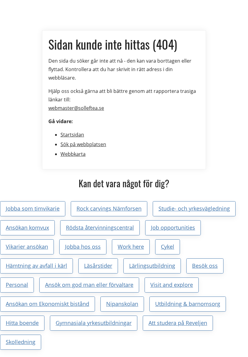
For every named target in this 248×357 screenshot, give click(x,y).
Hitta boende (22, 322)
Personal (17, 284)
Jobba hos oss (83, 246)
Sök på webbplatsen (83, 144)
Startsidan (72, 134)
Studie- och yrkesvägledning (194, 208)
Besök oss (205, 265)
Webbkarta (73, 154)
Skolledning (20, 342)
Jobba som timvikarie (33, 208)
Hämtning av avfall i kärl (36, 265)
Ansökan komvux (27, 227)
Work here (131, 246)
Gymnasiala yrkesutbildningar (94, 322)
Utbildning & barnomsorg (187, 303)
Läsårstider (98, 265)
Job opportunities (173, 227)
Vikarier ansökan (27, 246)
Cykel (167, 246)
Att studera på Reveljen (177, 322)
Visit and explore (171, 284)
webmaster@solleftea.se (76, 108)
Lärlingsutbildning (152, 265)
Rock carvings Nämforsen (109, 208)
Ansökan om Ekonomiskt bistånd (47, 303)
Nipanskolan (122, 303)
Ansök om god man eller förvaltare (89, 284)
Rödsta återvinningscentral (100, 227)
